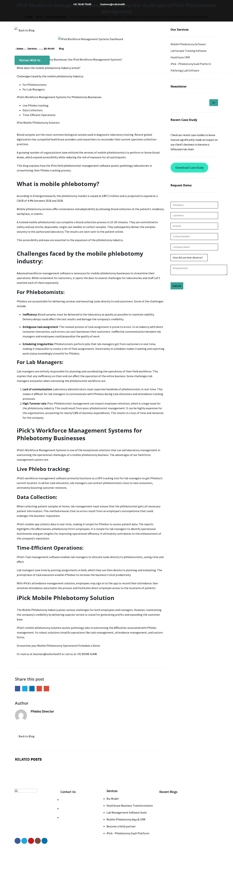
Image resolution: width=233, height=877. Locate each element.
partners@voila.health (78, 808)
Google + (39, 688)
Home (20, 48)
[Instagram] (95, 17)
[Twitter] (79, 17)
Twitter (24, 688)
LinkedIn (32, 688)
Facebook (17, 688)
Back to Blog (26, 736)
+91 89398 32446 (74, 817)
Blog (61, 48)
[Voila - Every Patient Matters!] (25, 34)
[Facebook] (71, 17)
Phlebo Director (42, 711)
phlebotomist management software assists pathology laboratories (106, 165)
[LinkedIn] (103, 17)
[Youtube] (87, 17)
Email (46, 688)
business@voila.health (78, 799)
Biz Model (49, 48)
